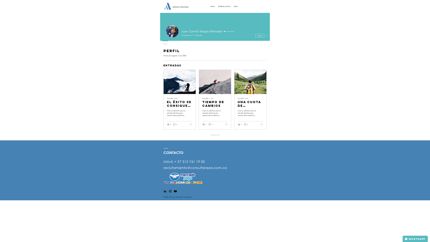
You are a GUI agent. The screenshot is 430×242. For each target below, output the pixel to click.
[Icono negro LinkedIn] (165, 191)
